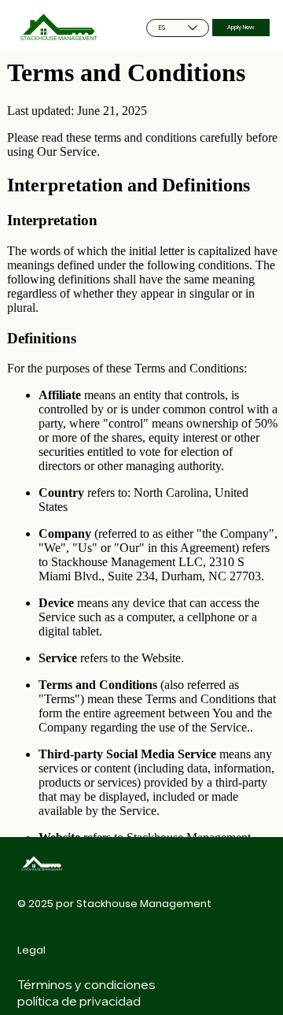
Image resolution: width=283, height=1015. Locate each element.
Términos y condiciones (86, 984)
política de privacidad (79, 1001)
